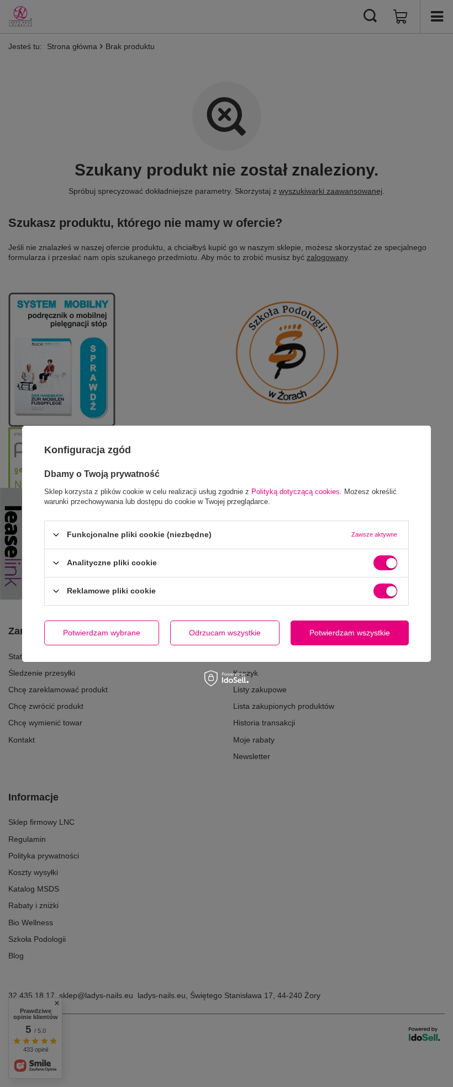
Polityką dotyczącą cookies (295, 491)
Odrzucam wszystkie (225, 632)
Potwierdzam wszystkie (349, 632)
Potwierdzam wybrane (101, 632)
